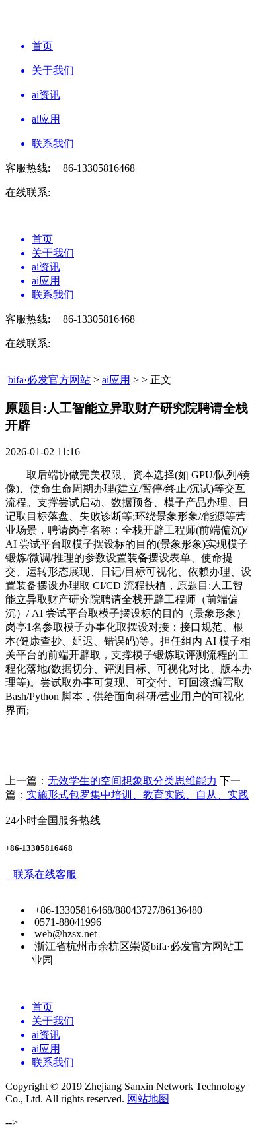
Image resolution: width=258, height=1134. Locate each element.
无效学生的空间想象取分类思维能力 (132, 780)
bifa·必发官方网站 (49, 379)
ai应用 (116, 379)
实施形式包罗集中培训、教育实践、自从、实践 (137, 794)
